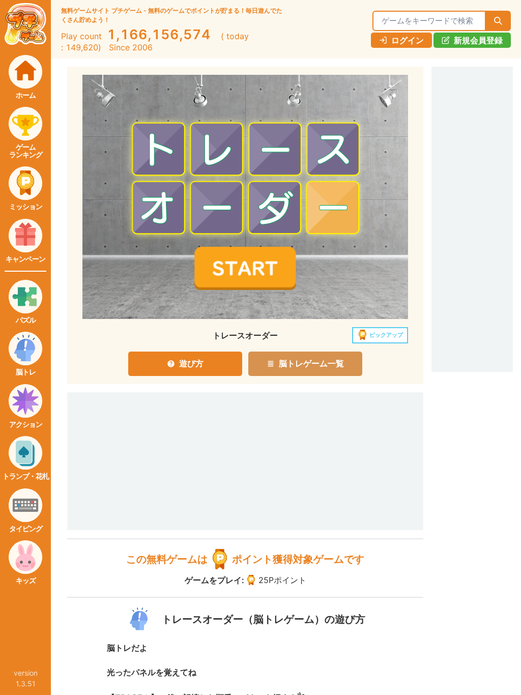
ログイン (407, 40)
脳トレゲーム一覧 (311, 363)
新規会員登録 (478, 40)
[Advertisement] (128, 447)
